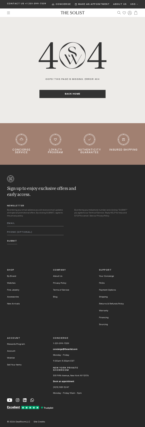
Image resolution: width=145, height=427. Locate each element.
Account (11, 351)
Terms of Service (96, 213)
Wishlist (11, 358)
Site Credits (39, 422)
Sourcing (103, 324)
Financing (104, 318)
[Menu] (32, 13)
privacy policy (16, 216)
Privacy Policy (103, 216)
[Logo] (73, 12)
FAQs (102, 283)
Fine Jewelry (13, 290)
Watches (11, 283)
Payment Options (107, 290)
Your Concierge (106, 276)
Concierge (63, 4)
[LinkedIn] (25, 400)
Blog (55, 297)
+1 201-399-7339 (35, 4)
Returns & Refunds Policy (111, 304)
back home (72, 94)
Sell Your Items (14, 365)
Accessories (13, 297)
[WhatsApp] (32, 400)
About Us (120, 4)
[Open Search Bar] (119, 12)
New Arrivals (13, 304)
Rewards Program (16, 344)
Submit (12, 241)
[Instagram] (17, 400)
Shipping (103, 297)
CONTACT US (15, 4)
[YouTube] (9, 400)
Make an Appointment (94, 4)
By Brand (11, 276)
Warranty (103, 311)
